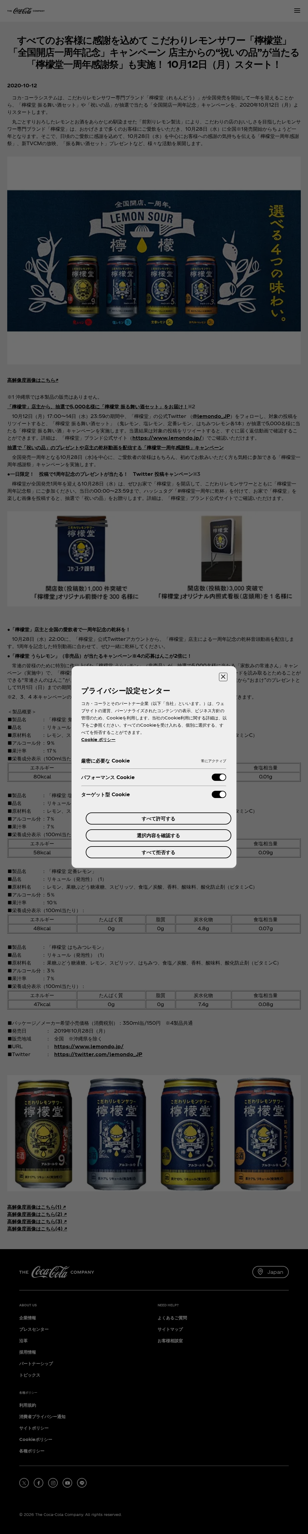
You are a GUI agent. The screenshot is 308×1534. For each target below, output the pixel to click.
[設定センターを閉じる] (223, 677)
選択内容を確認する (158, 835)
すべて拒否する (158, 852)
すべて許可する (158, 818)
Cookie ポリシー (98, 739)
